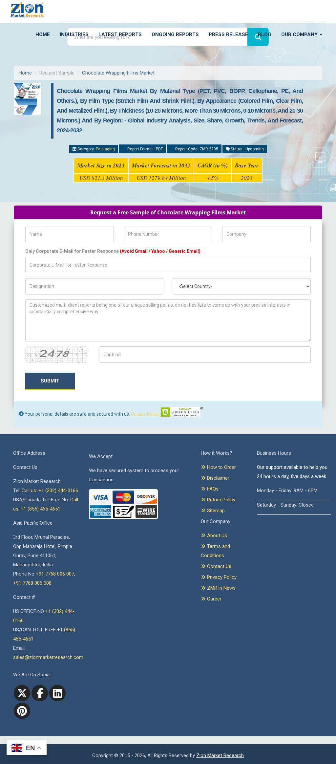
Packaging (105, 149)
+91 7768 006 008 (32, 583)
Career (213, 599)
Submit (50, 381)
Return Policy (220, 500)
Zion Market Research (220, 755)
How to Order (221, 467)
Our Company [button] (300, 34)
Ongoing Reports (175, 34)
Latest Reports (120, 34)
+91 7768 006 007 (55, 574)
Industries (74, 34)
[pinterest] (22, 711)
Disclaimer (217, 478)
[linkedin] (57, 693)
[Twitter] (22, 693)
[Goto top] (3, 740)
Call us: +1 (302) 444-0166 (50, 490)
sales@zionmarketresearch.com (48, 657)
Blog (264, 34)
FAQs (212, 489)
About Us (216, 535)
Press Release (228, 34)
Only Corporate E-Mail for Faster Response (112, 251)
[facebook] (40, 693)
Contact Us (218, 566)
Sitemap (215, 510)
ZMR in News (221, 588)
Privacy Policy (145, 413)
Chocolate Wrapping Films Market (118, 73)
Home (42, 34)
